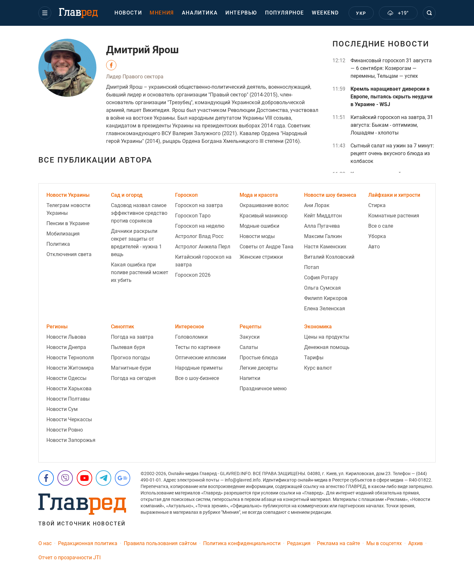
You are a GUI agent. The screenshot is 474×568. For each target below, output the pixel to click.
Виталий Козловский (329, 257)
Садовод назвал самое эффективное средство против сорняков (139, 213)
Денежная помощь (327, 347)
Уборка (377, 236)
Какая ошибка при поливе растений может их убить (139, 272)
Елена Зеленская (324, 308)
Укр (361, 13)
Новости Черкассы (69, 419)
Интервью (241, 13)
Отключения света (69, 254)
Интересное (189, 327)
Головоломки (191, 337)
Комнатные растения (393, 216)
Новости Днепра (66, 347)
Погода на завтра (132, 337)
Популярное (284, 13)
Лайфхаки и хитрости (394, 195)
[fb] (46, 478)
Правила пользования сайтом (160, 543)
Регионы (57, 327)
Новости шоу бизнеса (330, 195)
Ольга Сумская (322, 288)
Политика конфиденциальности (242, 543)
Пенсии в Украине (67, 223)
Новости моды (257, 236)
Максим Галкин (323, 236)
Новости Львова (66, 337)
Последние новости (380, 43)
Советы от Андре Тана (266, 247)
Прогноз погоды (130, 357)
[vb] (65, 478)
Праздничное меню (263, 388)
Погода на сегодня (133, 378)
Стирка (377, 205)
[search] (429, 12)
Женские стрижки (261, 257)
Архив (415, 543)
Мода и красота (259, 195)
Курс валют (318, 368)
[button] (44, 13)
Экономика (318, 327)
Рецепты (251, 327)
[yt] (84, 478)
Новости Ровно (64, 430)
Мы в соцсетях (384, 543)
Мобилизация (63, 234)
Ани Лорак (317, 205)
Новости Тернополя (70, 357)
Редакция (299, 543)
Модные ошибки (259, 226)
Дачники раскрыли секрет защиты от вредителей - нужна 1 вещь (136, 242)
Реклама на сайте (338, 543)
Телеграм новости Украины (68, 209)
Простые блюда (259, 357)
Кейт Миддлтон (323, 216)
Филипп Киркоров (325, 298)
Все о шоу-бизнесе (197, 378)
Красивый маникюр (264, 216)
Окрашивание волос (264, 205)
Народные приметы (198, 368)
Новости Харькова (69, 388)
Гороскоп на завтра (199, 205)
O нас (45, 543)
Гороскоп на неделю (199, 226)
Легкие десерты (259, 368)
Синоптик (122, 327)
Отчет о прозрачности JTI (69, 557)
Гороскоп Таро (193, 216)
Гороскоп (186, 195)
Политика (58, 244)
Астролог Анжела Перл (202, 247)
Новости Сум (62, 409)
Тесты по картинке (197, 347)
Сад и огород (127, 195)
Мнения (162, 13)
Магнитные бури (131, 368)
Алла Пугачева (322, 226)
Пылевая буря (128, 347)
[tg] (103, 478)
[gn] (122, 478)
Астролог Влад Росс (199, 236)
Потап (311, 267)
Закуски (250, 337)
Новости (128, 13)
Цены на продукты (326, 337)
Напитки (250, 378)
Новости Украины (68, 195)
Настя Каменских (325, 247)
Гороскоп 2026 (193, 275)
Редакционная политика (87, 543)
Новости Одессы (66, 378)
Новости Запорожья (70, 440)
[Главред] (78, 13)
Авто (374, 247)
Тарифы (313, 357)
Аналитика (200, 13)
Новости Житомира (70, 368)
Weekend (325, 13)
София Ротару (321, 277)
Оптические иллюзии (200, 357)
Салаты (249, 347)
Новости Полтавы (68, 399)
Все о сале (380, 226)
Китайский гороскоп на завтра (203, 261)
